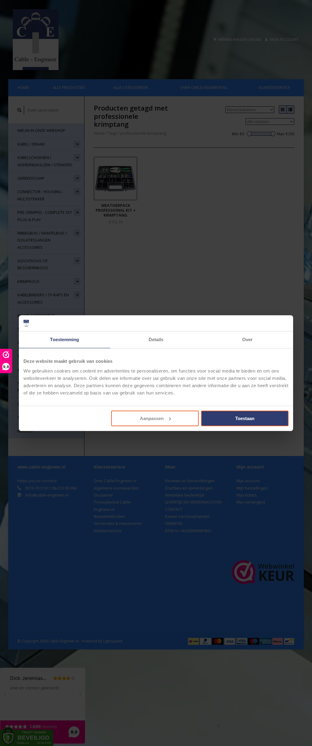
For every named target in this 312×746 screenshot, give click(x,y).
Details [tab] (156, 339)
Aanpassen (152, 418)
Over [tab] (247, 339)
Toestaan (244, 418)
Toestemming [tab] (64, 339)
